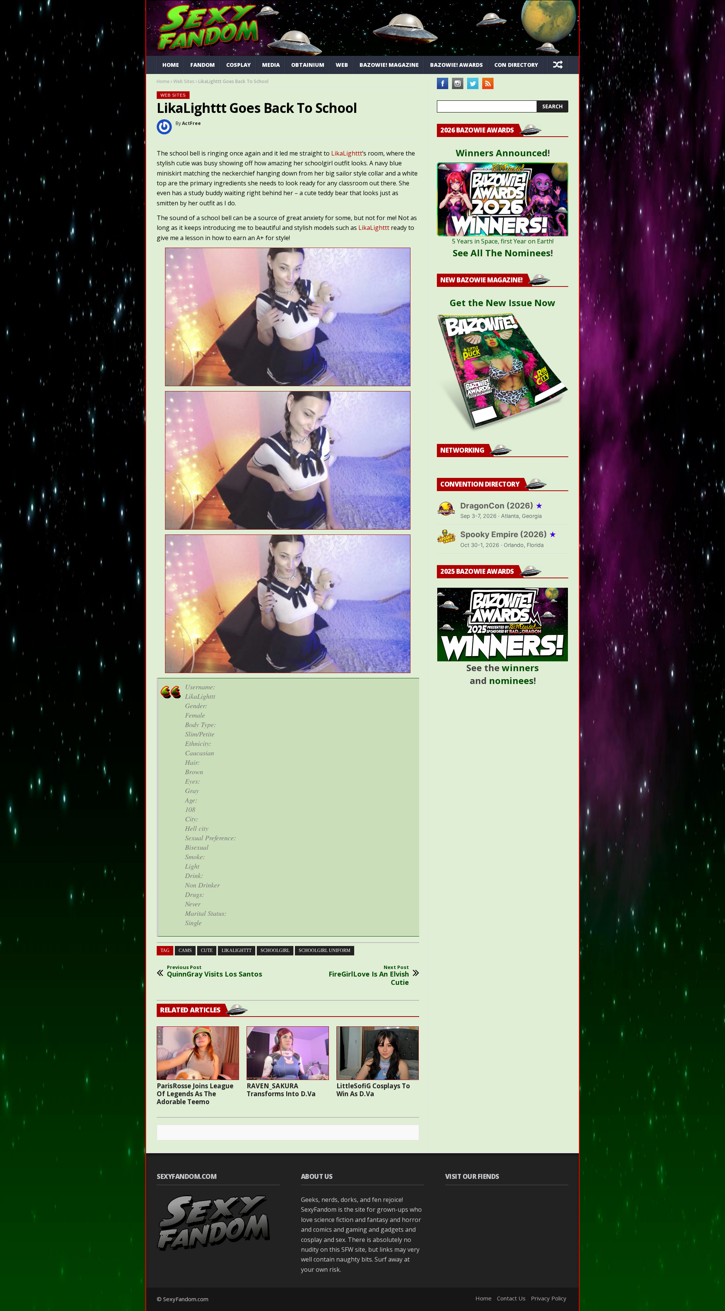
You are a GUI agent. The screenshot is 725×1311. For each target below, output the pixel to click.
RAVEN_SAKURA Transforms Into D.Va (281, 1089)
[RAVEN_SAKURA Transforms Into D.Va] (288, 1053)
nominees (511, 680)
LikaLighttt (346, 153)
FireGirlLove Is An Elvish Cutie (369, 975)
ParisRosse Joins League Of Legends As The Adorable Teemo (195, 1093)
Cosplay (238, 64)
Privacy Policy (548, 1298)
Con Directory (516, 64)
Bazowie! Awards (456, 64)
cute (207, 950)
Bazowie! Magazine (389, 64)
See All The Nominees (502, 252)
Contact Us (511, 1298)
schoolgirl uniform (324, 950)
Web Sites (183, 81)
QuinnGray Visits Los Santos (214, 971)
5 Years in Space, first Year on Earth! (503, 241)
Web (342, 64)
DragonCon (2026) (501, 505)
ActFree (191, 123)
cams (185, 950)
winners (520, 667)
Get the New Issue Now (502, 302)
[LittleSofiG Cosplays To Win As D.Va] (377, 1053)
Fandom (202, 64)
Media (271, 64)
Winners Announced (502, 152)
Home (170, 64)
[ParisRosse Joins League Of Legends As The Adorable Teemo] (198, 1053)
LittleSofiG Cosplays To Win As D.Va (373, 1089)
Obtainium (307, 64)
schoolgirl (275, 950)
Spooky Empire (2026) (508, 534)
